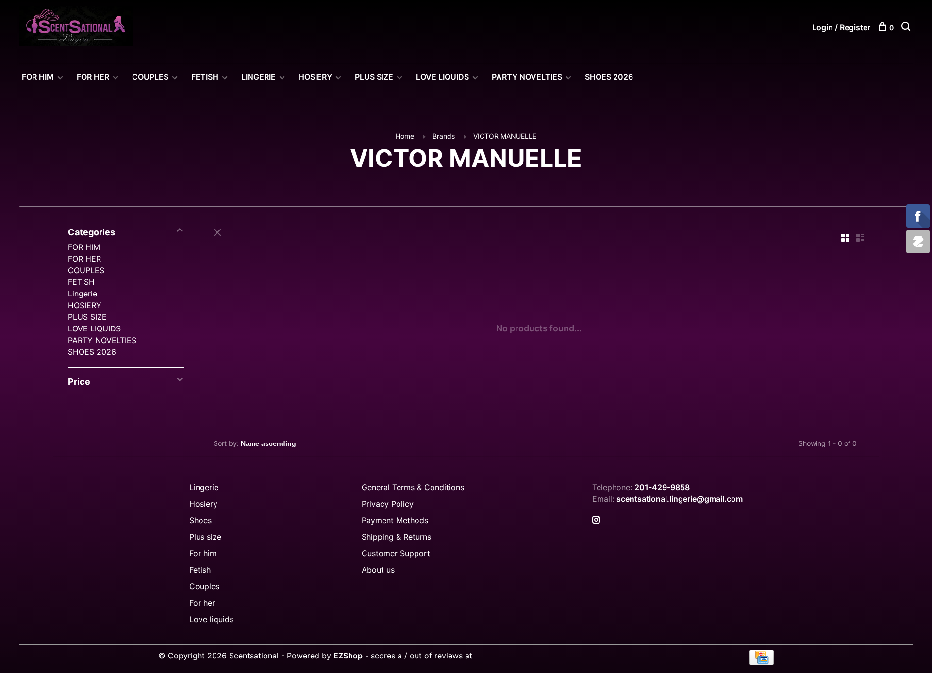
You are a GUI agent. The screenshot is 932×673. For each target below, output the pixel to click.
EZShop (348, 655)
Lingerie (258, 77)
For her (202, 602)
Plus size (205, 537)
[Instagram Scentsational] (596, 520)
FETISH (204, 77)
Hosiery (203, 504)
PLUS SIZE (374, 77)
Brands (444, 136)
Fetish (200, 570)
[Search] (907, 27)
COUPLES (150, 77)
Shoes (200, 520)
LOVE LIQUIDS (442, 77)
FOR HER (93, 77)
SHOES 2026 (609, 77)
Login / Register (841, 27)
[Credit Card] (761, 662)
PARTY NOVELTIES (527, 77)
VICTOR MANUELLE (504, 136)
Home (405, 136)
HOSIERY (315, 77)
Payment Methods (395, 520)
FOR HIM (38, 77)
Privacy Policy (388, 504)
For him (202, 553)
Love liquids (211, 619)
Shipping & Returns (396, 537)
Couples (204, 586)
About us (378, 570)
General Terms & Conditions (413, 487)
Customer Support (396, 553)
